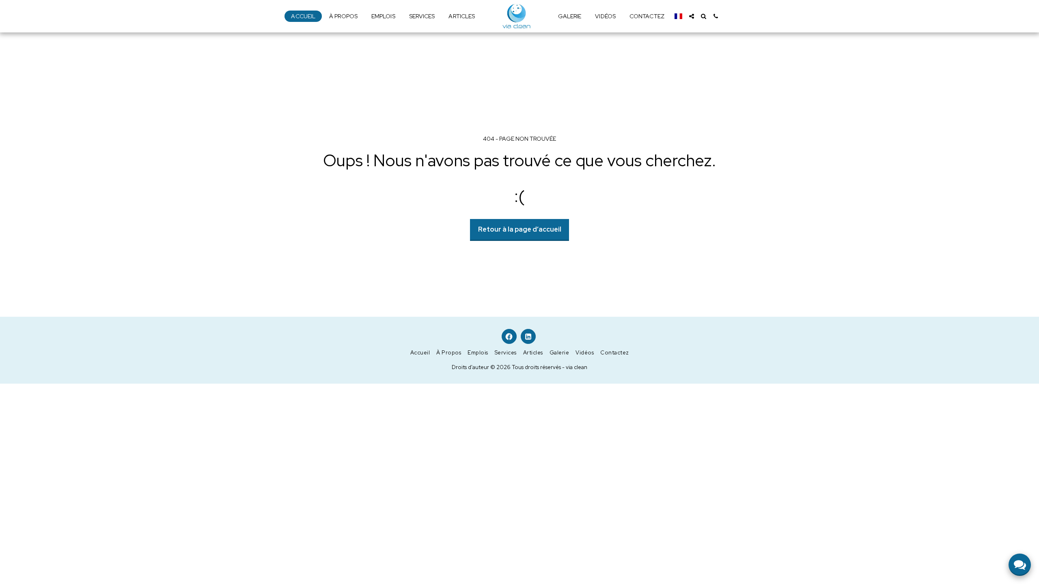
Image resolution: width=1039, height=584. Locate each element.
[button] (691, 16)
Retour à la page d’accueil (519, 229)
